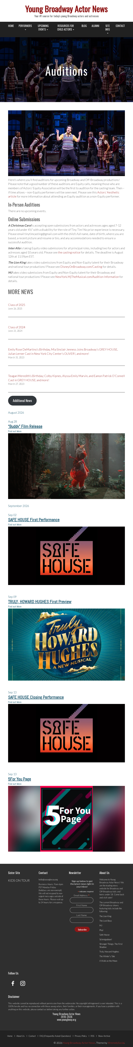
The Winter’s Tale (107, 956)
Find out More (14, 431)
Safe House (104, 934)
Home (11, 26)
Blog (84, 26)
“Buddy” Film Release (25, 426)
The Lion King (105, 916)
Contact (120, 26)
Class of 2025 (16, 305)
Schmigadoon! (105, 939)
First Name (81, 905)
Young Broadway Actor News (66, 8)
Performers (25, 26)
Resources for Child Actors (65, 27)
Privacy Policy (81, 1036)
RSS (92, 1036)
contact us (41, 1009)
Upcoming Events (43, 27)
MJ (100, 925)
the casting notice (69, 252)
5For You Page (19, 779)
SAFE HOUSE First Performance (34, 519)
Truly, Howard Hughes (109, 951)
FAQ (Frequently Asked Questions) (55, 1036)
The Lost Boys (105, 920)
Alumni (95, 26)
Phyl (101, 930)
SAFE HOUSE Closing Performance (36, 697)
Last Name (81, 915)
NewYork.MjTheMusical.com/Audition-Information (87, 276)
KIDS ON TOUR (19, 880)
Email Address (82, 895)
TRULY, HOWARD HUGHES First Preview (39, 601)
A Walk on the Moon (108, 961)
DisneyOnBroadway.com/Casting (81, 266)
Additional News (22, 400)
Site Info (107, 27)
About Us (20, 1036)
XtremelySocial (116, 1042)
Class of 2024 (16, 327)
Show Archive (104, 1036)
